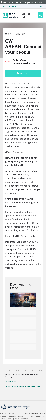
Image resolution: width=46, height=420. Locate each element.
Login (41, 6)
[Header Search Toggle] (40, 15)
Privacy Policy (10, 382)
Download (23, 73)
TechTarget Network (10, 6)
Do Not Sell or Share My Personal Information (22, 386)
